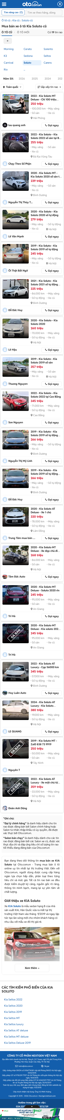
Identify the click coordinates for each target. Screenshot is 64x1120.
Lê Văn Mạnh (16, 236)
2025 (35, 78)
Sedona (28, 56)
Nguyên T (14, 770)
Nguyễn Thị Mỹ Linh (20, 461)
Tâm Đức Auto (16, 576)
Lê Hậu (12, 349)
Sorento (48, 49)
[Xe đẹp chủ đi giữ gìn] (15, 555)
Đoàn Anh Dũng (17, 808)
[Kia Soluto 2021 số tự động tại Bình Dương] (15, 289)
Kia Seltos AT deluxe (16, 1030)
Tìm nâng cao (11, 12)
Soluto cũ (27, 20)
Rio (6, 69)
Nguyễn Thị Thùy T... (20, 202)
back (8, 41)
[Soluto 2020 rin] (15, 595)
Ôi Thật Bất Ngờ (18, 270)
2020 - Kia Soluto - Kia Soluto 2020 (44, 322)
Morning (8, 49)
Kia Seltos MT (12, 1018)
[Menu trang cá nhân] (59, 4)
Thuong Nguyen (18, 384)
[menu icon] (4, 4)
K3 (5, 56)
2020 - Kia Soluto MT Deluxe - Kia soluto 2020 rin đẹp (45, 629)
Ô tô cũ (6, 20)
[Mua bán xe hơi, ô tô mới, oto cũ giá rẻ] (32, 3)
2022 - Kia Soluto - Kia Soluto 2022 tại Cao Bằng (46, 394)
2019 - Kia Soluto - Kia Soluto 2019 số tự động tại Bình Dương (44, 435)
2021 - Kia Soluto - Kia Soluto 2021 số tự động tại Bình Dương (44, 284)
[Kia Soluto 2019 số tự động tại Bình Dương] (15, 439)
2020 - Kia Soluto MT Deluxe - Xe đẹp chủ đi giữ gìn (44, 551)
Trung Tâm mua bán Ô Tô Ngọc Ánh (22, 538)
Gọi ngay (53, 125)
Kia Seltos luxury (14, 1024)
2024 (48, 78)
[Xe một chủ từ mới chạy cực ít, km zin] (15, 787)
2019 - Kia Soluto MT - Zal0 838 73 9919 (44, 742)
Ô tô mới (23, 32)
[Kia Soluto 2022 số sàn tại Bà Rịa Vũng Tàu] (15, 142)
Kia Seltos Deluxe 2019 (17, 1043)
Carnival (8, 62)
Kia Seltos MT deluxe (16, 1036)
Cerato (28, 49)
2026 (22, 78)
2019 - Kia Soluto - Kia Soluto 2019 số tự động (44, 247)
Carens (48, 62)
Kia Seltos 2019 (13, 1012)
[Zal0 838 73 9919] (15, 749)
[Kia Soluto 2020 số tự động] (15, 219)
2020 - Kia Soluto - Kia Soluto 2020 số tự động (44, 213)
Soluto (27, 62)
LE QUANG (14, 731)
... (24, 69)
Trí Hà (11, 616)
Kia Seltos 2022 (13, 999)
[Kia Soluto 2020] (15, 328)
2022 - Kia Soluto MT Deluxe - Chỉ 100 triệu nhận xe (43, 99)
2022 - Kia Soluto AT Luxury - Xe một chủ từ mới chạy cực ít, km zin (44, 782)
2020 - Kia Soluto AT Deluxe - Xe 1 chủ (43, 510)
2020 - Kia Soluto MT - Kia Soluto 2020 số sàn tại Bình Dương (46, 176)
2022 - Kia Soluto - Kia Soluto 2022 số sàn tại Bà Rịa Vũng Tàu (46, 138)
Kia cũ (16, 20)
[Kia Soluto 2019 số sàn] (15, 367)
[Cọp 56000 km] (15, 671)
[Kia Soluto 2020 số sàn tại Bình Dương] (15, 181)
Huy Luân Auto (17, 693)
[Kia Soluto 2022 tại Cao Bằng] (15, 401)
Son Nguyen (15, 422)
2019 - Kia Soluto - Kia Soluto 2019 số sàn (44, 360)
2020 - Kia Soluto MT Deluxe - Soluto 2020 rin (45, 588)
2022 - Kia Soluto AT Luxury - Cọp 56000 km (45, 665)
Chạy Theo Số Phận (19, 163)
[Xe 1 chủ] (15, 517)
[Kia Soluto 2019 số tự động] (15, 254)
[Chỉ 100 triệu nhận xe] (15, 104)
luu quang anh (16, 125)
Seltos (47, 56)
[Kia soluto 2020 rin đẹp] (15, 633)
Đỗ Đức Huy (15, 310)
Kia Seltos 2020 (13, 1005)
